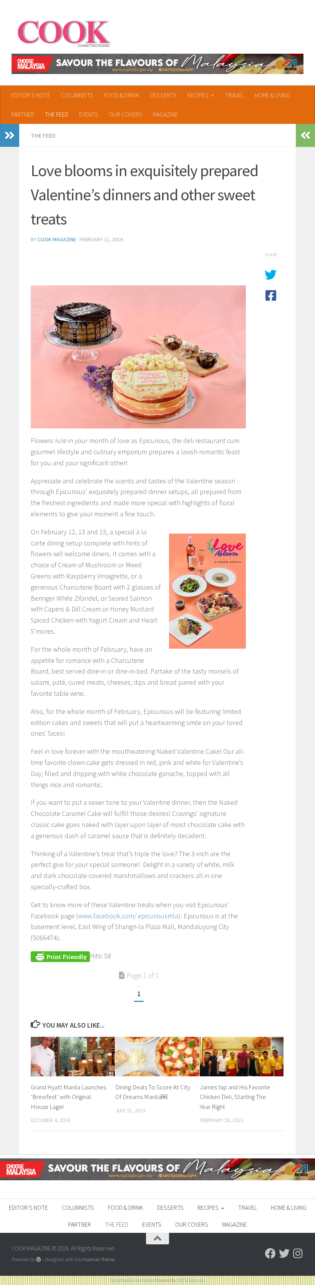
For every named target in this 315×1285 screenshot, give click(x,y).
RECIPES (198, 95)
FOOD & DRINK (121, 95)
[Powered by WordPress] (38, 1259)
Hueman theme (98, 1259)
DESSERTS (163, 95)
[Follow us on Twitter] (284, 1253)
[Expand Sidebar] (9, 135)
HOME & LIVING (272, 95)
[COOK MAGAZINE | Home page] (64, 32)
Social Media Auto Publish (133, 1280)
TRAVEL (234, 95)
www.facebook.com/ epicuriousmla (128, 915)
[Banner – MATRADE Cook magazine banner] (157, 64)
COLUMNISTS (77, 95)
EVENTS (88, 114)
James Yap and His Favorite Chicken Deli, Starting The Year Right (235, 1097)
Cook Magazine (57, 239)
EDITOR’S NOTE (30, 95)
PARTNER (22, 114)
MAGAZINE (165, 114)
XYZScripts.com (191, 1280)
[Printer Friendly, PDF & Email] (60, 955)
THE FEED (56, 114)
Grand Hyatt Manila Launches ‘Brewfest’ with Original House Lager (68, 1097)
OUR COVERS (125, 114)
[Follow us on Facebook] (270, 1253)
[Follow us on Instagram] (298, 1253)
